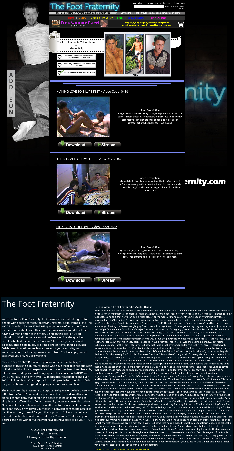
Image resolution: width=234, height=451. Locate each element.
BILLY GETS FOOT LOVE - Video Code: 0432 (86, 227)
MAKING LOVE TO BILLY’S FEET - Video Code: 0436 (92, 92)
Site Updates (179, 3)
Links (49, 445)
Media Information (47, 448)
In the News (165, 3)
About (141, 3)
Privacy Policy (37, 443)
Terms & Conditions (55, 443)
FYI (156, 3)
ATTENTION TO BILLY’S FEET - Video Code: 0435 (90, 159)
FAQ (134, 3)
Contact (149, 3)
